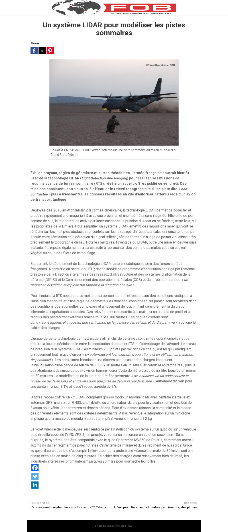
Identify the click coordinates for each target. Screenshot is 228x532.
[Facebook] (35, 470)
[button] (34, 50)
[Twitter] (35, 479)
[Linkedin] (35, 487)
